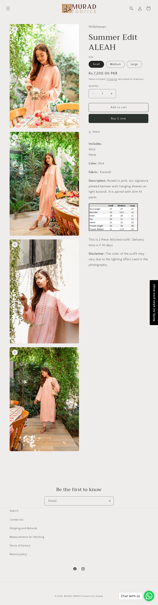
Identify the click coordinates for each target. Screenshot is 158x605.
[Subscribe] (109, 500)
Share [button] (96, 131)
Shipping (112, 79)
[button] (8, 8)
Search (14, 510)
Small (96, 64)
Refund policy (18, 554)
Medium (115, 64)
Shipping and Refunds (23, 528)
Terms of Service (20, 545)
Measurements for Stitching (27, 537)
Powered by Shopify (92, 596)
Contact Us (17, 519)
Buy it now (118, 118)
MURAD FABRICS (73, 596)
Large (134, 64)
